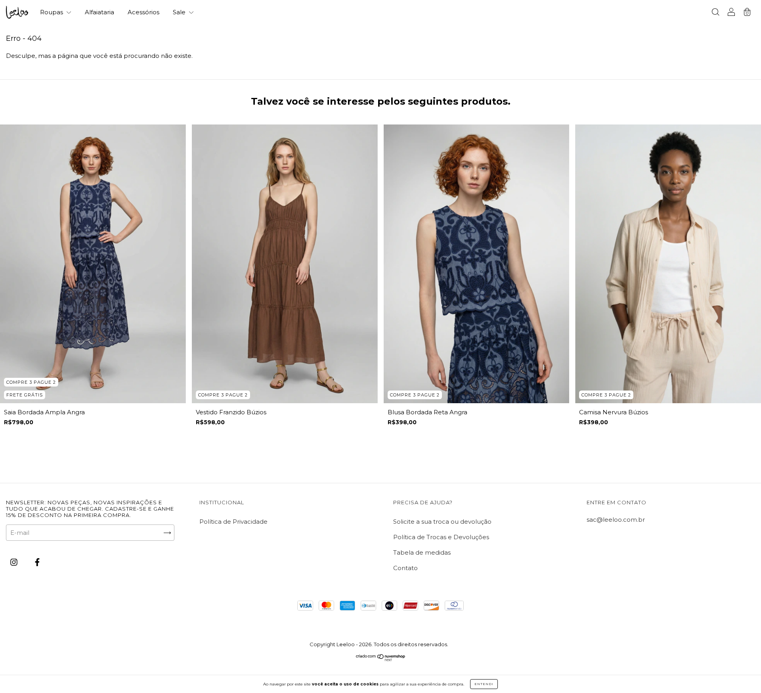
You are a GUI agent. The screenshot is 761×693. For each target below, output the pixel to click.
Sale (180, 12)
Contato (405, 568)
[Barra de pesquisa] (715, 13)
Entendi (483, 684)
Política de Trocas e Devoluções (441, 537)
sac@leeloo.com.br (616, 519)
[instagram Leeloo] (14, 562)
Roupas (52, 12)
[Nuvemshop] (380, 659)
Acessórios (143, 12)
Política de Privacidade (233, 521)
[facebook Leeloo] (37, 562)
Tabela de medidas (422, 552)
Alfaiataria (99, 12)
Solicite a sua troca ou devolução (442, 521)
